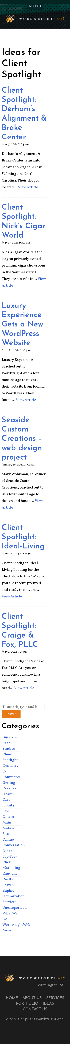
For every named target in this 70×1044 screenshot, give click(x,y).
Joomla (8, 805)
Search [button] (11, 714)
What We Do (9, 916)
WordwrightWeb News (11, 927)
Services (9, 902)
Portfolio (27, 1004)
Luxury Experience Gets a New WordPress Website (22, 324)
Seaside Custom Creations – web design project (22, 439)
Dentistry (10, 765)
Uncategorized (11, 907)
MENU (35, 6)
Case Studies (8, 746)
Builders (9, 737)
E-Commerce (11, 774)
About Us (32, 998)
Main (6, 822)
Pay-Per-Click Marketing (11, 862)
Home (12, 998)
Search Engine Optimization (11, 891)
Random (9, 873)
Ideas (48, 1004)
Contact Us (35, 1009)
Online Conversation (11, 842)
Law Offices (8, 814)
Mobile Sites (8, 831)
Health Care (8, 797)
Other (7, 851)
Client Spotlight (10, 757)
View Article (28, 187)
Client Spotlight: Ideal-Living (23, 537)
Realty (7, 879)
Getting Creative (9, 785)
